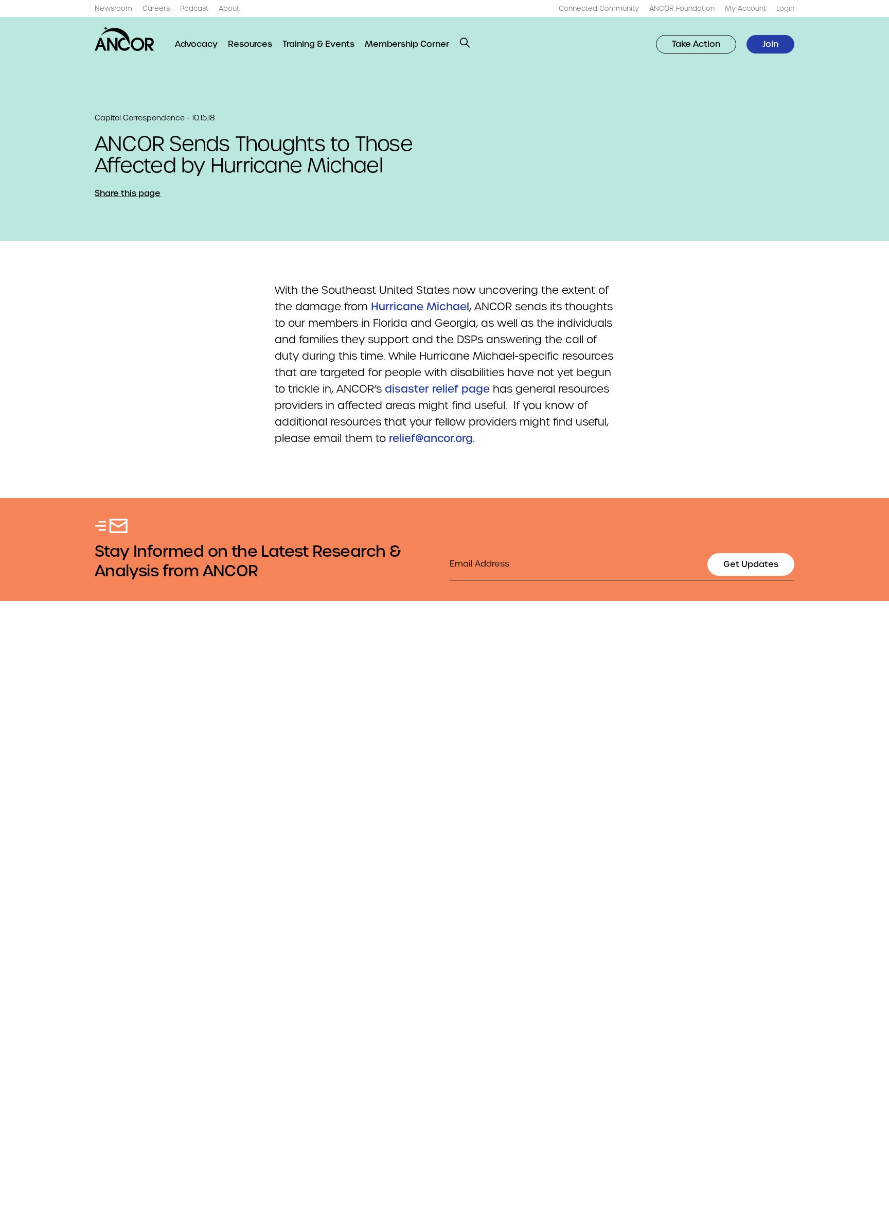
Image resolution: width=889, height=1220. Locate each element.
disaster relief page (437, 389)
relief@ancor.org (431, 438)
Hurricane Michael (420, 306)
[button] (465, 42)
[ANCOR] (124, 39)
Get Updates (750, 564)
